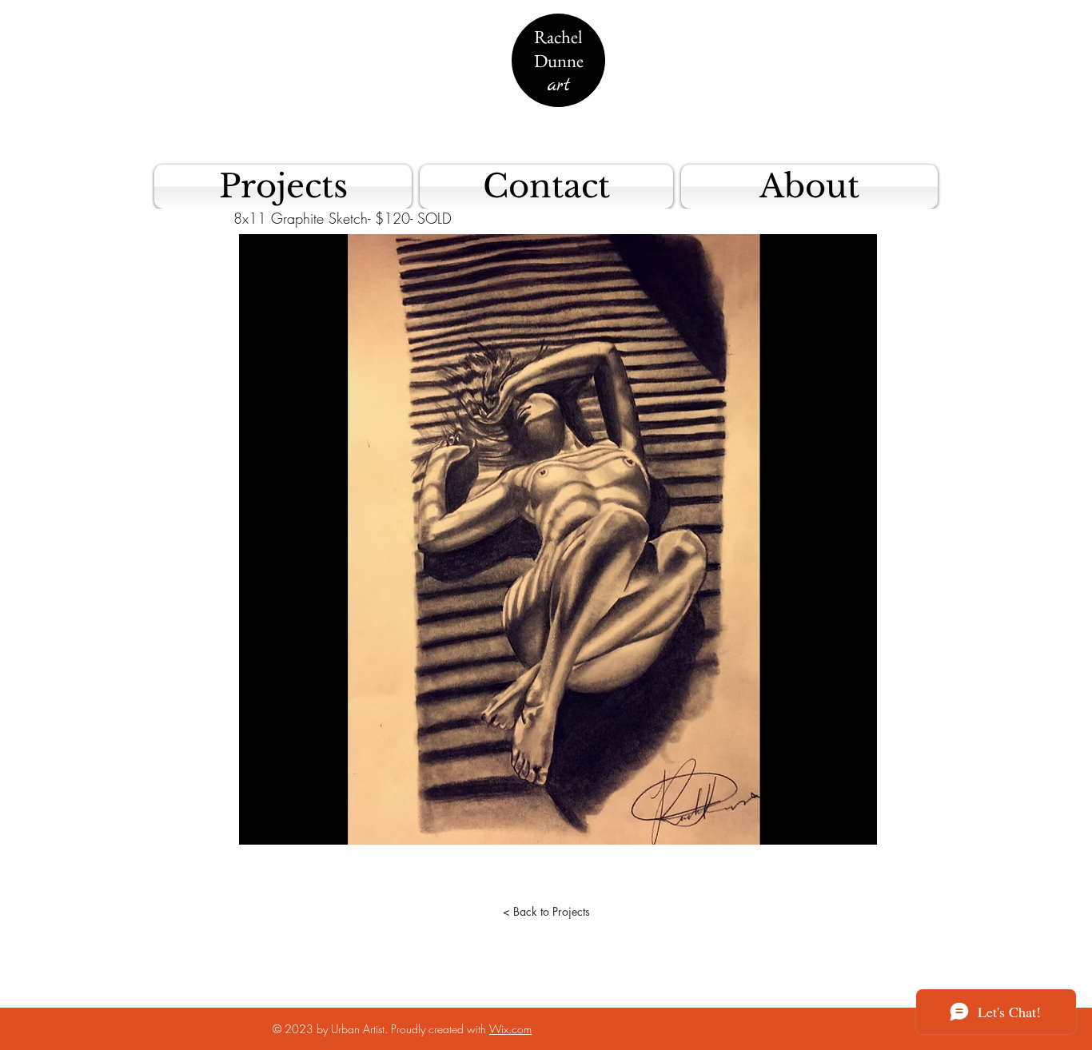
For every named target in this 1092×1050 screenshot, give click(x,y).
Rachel (558, 37)
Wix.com (510, 1028)
